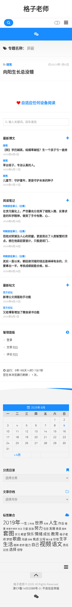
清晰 (30, 539)
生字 (63, 539)
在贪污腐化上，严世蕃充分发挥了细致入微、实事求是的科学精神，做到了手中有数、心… (35, 213)
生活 (8, 544)
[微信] (36, 34)
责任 (65, 545)
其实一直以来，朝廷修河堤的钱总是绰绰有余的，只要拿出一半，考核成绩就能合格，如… (35, 263)
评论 (12, 354)
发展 (52, 528)
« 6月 (17, 455)
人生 (53, 523)
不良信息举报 (50, 588)
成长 (46, 534)
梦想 (9, 539)
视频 (45, 544)
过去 (6, 550)
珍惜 (56, 539)
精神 (16, 545)
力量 (25, 528)
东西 (46, 523)
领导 (20, 550)
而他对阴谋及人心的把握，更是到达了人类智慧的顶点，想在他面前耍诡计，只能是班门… (35, 238)
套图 (8, 533)
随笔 (9, 64)
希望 (23, 534)
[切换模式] (56, 22)
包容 (46, 528)
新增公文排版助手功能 (17, 297)
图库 (64, 529)
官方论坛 (8, 292)
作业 (61, 523)
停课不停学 (11, 529)
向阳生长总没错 (18, 72)
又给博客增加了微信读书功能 (21, 312)
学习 (17, 534)
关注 (20, 529)
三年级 (31, 523)
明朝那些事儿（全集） (15, 206)
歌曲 (17, 539)
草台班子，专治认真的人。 (20, 165)
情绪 (39, 534)
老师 (22, 545)
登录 (9, 340)
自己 (35, 544)
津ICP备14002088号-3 (27, 588)
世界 (39, 523)
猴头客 (49, 539)
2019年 (11, 522)
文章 (12, 347)
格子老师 (36, 9)
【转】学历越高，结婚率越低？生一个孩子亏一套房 (35, 150)
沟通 (24, 539)
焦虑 (36, 539)
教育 (55, 534)
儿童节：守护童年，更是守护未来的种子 (28, 180)
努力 (38, 528)
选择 (12, 549)
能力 (28, 545)
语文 (57, 544)
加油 (31, 528)
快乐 (30, 534)
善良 (58, 528)
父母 (42, 539)
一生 (24, 523)
